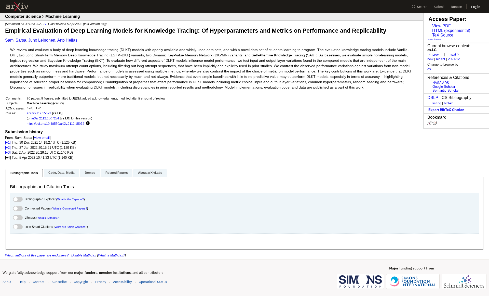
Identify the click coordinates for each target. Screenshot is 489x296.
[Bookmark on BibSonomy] (429, 124)
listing (436, 103)
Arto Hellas (67, 40)
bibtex (448, 103)
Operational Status (153, 281)
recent (440, 59)
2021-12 (454, 59)
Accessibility (122, 282)
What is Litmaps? (48, 217)
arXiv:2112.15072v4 (45, 118)
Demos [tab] (90, 173)
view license (434, 39)
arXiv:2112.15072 (39, 113)
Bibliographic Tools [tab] (24, 173)
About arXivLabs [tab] (150, 173)
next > (454, 54)
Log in (475, 7)
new (430, 59)
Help (22, 282)
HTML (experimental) (451, 30)
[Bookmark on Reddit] (434, 124)
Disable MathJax (83, 255)
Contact (39, 282)
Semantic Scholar (445, 90)
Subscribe (59, 282)
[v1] (8, 142)
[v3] (8, 152)
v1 (46, 24)
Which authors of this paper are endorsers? (37, 255)
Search (422, 7)
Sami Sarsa (15, 40)
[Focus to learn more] (87, 123)
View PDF (441, 26)
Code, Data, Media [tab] (61, 173)
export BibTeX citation (446, 110)
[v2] (8, 148)
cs (429, 69)
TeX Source (442, 35)
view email (42, 138)
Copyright (81, 282)
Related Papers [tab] (116, 173)
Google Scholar (443, 87)
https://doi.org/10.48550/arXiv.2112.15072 (55, 123)
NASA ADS (440, 83)
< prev (434, 54)
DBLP (432, 97)
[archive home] (17, 7)
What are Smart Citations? (71, 226)
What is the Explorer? (70, 199)
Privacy (100, 282)
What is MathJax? (111, 255)
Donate (456, 7)
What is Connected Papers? (69, 208)
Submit (439, 7)
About (7, 282)
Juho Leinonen (41, 40)
